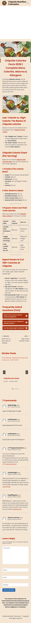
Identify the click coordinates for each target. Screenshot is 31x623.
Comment (7, 548)
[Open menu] (27, 3)
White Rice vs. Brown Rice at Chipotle (6, 339)
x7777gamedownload (15, 448)
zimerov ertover (13, 518)
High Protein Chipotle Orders (24, 338)
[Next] (27, 372)
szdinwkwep (12, 419)
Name (5, 570)
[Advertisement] (15, 22)
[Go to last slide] (4, 372)
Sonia (6, 381)
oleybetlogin (12, 473)
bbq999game (13, 495)
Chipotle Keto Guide (11, 378)
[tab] (12, 388)
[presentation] (15, 366)
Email (5, 577)
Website (5, 585)
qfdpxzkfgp (12, 405)
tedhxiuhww (12, 434)
